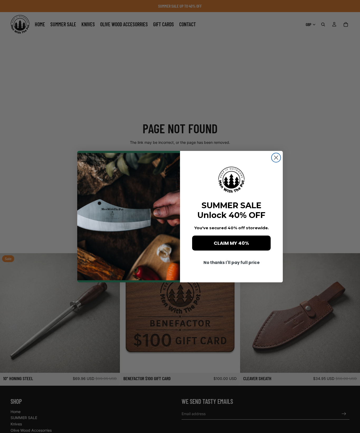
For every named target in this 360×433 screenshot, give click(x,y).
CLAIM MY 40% (231, 243)
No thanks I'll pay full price (231, 262)
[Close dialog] (276, 157)
